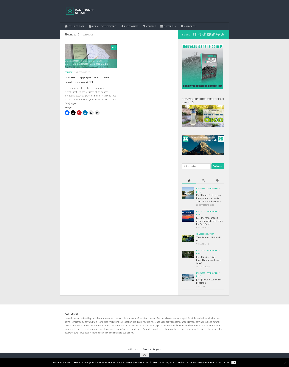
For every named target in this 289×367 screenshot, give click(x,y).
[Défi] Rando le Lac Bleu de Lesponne (209, 281)
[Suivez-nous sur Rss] (222, 34)
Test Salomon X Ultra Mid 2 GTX (209, 239)
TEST (212, 233)
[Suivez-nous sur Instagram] (199, 34)
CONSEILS (69, 72)
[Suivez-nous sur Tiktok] (204, 34)
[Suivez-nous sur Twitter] (213, 34)
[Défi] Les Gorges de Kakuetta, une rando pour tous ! (208, 260)
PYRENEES (200, 188)
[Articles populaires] (189, 180)
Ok (234, 362)
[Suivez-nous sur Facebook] (194, 34)
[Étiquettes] (217, 180)
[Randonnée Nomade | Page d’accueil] (80, 11)
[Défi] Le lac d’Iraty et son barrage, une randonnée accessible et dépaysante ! (209, 198)
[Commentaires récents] (203, 180)
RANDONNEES (213, 188)
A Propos (133, 349)
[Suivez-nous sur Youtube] (208, 34)
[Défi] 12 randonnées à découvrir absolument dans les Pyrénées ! (209, 221)
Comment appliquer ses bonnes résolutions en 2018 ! (87, 80)
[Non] (285, 362)
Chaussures (202, 233)
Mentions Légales (152, 349)
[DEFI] (198, 191)
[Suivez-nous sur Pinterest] (218, 34)
